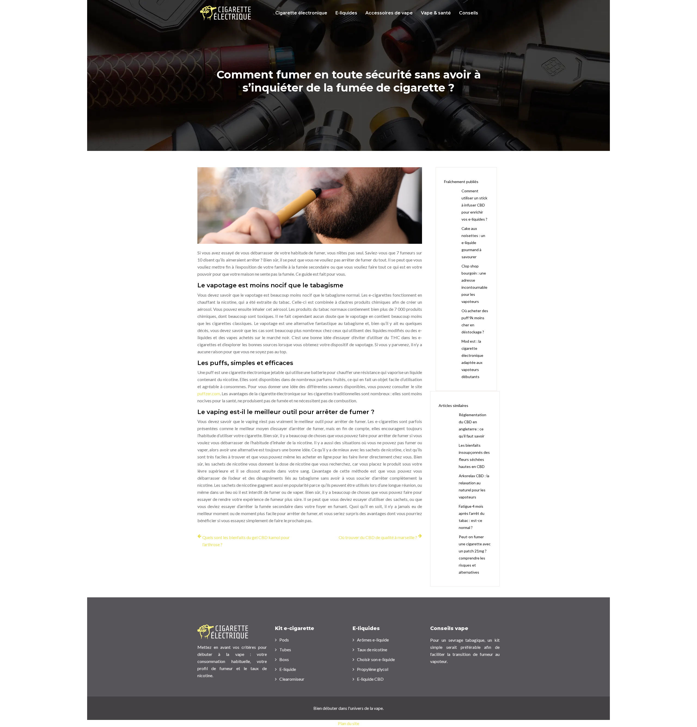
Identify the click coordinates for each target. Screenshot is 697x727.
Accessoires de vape (389, 13)
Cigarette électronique (301, 13)
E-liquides (346, 13)
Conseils (468, 13)
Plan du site (348, 723)
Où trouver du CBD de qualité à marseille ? (378, 537)
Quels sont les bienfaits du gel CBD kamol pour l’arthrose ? (246, 541)
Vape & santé (436, 13)
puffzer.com (208, 393)
